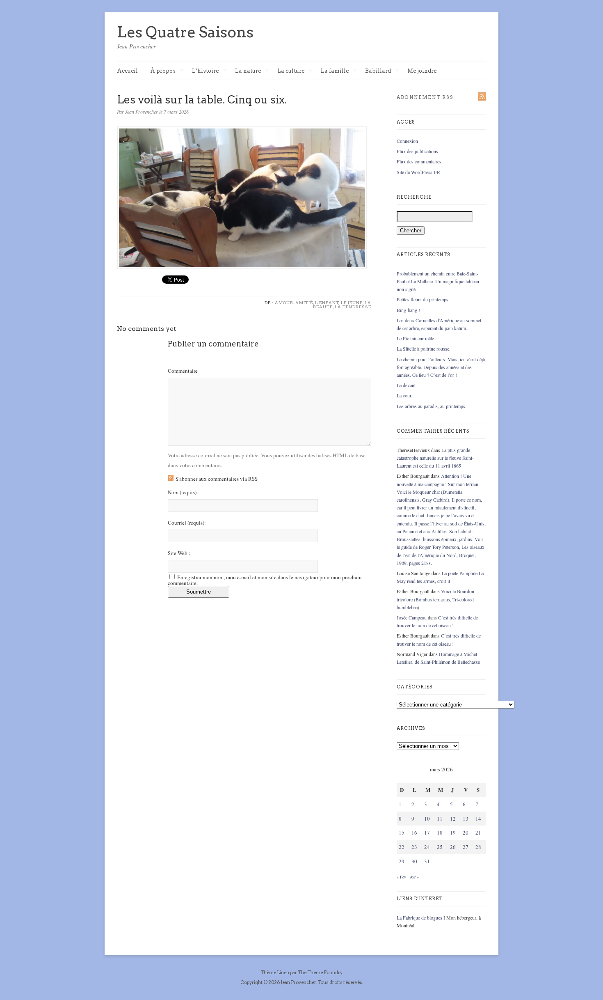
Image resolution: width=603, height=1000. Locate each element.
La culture (290, 71)
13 (465, 818)
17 (427, 832)
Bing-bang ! (408, 310)
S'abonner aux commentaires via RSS (217, 478)
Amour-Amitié (294, 302)
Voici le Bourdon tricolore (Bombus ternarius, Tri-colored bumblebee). (435, 599)
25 (440, 847)
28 (478, 847)
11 (440, 818)
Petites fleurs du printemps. (423, 299)
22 (401, 847)
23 (414, 847)
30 (414, 861)
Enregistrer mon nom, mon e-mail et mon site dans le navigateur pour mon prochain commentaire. (265, 580)
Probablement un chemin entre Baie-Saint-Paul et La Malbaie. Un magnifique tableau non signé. (438, 281)
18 (440, 832)
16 (414, 832)
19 (453, 832)
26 (453, 847)
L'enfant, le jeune (339, 302)
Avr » (414, 877)
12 (453, 818)
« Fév (401, 877)
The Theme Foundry (320, 972)
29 (401, 861)
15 (401, 832)
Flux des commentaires (419, 161)
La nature (248, 71)
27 (465, 847)
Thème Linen (275, 972)
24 (427, 847)
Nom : (183, 492)
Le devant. (407, 385)
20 (465, 832)
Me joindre (421, 71)
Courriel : (187, 522)
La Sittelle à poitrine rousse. (423, 348)
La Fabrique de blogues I (421, 917)
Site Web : (179, 553)
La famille (335, 71)
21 (478, 832)
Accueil (127, 71)
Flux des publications (417, 151)
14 (478, 818)
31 (427, 861)
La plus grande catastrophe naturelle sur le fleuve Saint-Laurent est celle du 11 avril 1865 (435, 458)
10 (427, 818)
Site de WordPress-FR (418, 172)
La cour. (404, 395)
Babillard (378, 71)
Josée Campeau (412, 617)
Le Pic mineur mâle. (416, 338)
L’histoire (205, 71)
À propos (163, 71)
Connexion (407, 141)
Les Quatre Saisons (185, 32)
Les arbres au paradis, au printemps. (431, 406)
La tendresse (353, 306)
